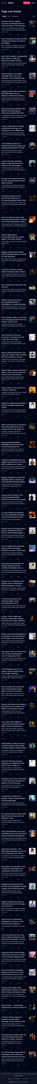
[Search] (34, 16)
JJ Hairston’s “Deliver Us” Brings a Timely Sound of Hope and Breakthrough (13, 798)
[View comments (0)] (10, 34)
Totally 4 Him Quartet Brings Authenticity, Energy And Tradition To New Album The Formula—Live (12, 128)
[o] (32, 921)
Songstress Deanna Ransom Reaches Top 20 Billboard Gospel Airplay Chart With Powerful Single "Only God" (14, 886)
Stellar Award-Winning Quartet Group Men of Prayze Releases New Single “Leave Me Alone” (13, 636)
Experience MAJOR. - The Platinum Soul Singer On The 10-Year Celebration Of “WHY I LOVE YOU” (14, 851)
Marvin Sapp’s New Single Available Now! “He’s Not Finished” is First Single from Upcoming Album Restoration (13, 76)
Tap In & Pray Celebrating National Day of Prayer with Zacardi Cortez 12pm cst (12, 921)
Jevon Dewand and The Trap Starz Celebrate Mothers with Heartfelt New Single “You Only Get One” (13, 937)
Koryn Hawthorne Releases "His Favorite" (13, 286)
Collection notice (19, 1075)
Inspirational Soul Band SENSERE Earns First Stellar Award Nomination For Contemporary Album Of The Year (12, 444)
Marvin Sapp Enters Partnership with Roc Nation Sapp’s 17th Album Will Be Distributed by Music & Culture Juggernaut (13, 237)
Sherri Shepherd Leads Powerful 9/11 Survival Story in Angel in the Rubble (14, 41)
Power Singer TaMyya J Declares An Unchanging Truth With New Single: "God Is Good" (14, 319)
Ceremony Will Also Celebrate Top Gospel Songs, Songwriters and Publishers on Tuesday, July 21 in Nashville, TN (11, 485)
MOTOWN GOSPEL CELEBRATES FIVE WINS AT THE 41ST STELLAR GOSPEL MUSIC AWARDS (14, 58)
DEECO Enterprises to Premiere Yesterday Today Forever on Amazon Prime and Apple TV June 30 (13, 427)
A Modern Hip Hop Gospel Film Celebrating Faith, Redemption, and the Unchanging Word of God (13, 432)
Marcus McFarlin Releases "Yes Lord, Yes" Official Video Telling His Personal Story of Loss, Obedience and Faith (13, 355)
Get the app (26, 1078)
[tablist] (10, 16)
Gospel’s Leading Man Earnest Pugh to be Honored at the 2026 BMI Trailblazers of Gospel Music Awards (13, 462)
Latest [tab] (4, 16)
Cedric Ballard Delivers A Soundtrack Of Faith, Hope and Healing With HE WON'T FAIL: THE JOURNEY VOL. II (13, 146)
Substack (11, 1082)
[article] (18, 27)
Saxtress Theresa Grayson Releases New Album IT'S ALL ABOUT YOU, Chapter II (12, 763)
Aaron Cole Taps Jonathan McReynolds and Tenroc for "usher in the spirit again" (12, 163)
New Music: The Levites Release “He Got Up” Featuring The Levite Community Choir (13, 654)
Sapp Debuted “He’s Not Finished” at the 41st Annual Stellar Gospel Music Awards (14, 81)
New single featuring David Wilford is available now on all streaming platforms (14, 804)
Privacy (30, 1073)
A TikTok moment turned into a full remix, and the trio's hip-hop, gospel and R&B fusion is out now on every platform (14, 169)
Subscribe (26, 3)
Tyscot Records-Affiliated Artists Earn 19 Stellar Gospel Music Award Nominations (13, 724)
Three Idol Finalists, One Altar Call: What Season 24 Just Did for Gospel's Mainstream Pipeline (14, 833)
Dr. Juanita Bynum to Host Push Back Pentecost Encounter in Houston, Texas (13, 816)
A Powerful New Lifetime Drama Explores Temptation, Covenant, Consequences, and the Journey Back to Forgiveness (13, 1042)
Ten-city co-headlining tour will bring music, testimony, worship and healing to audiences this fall (14, 29)
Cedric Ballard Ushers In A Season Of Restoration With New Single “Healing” (12, 671)
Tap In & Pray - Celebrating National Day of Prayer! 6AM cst (13, 1006)
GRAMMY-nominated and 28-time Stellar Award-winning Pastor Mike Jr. (14, 393)
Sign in (33, 3)
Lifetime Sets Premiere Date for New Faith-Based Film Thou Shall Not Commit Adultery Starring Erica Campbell (13, 1037)
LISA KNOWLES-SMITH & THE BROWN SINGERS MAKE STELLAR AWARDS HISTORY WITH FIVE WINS (13, 111)
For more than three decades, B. (11, 519)
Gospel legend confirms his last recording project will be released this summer (13, 712)
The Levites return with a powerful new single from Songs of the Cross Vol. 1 (13, 659)
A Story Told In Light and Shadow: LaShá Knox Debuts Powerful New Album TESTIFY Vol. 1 (13, 618)
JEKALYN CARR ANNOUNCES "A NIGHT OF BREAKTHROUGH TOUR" (13, 405)
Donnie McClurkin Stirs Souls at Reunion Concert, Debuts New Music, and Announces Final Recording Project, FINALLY (13, 706)
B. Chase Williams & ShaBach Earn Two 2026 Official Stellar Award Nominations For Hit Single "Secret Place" (13, 515)
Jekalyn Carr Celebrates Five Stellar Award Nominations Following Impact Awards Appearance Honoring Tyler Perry (12, 583)
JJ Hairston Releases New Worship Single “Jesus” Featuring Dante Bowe (11, 601)
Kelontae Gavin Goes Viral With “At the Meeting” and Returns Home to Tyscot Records (13, 781)
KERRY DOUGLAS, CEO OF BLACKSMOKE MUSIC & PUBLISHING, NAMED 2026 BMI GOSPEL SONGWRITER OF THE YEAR (13, 302)
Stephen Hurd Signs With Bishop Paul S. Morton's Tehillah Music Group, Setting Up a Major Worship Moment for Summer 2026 (14, 990)
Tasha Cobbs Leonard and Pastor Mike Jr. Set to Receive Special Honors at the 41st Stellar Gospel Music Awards (14, 372)
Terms (33, 1073)
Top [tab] (9, 16)
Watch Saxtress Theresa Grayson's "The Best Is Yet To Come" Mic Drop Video (12, 337)
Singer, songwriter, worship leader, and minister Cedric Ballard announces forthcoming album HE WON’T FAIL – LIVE (13, 677)
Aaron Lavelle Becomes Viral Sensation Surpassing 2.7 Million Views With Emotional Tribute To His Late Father (14, 219)
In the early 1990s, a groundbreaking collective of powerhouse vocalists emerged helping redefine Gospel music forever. (13, 751)
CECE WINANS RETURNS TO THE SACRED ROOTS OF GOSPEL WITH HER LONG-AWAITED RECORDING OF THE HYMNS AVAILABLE (13, 566)
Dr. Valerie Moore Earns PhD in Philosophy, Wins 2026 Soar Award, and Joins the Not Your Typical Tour (13, 1054)
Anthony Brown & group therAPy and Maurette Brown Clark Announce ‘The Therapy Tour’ (13, 23)
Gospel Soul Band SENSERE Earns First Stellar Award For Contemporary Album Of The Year (13, 99)
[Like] (2, 34)
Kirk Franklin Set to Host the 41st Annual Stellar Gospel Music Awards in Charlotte (12, 689)
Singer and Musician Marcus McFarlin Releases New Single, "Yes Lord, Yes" (13, 904)
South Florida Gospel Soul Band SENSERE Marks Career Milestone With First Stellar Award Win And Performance (13, 93)
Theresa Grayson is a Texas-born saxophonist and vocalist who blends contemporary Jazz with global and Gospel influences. (12, 768)
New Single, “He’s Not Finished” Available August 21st (14, 242)
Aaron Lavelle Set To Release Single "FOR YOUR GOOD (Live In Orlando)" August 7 (14, 225)
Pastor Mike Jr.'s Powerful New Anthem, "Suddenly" (13, 389)
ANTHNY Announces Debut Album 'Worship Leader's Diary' (13, 271)
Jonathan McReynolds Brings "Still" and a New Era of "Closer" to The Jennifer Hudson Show (13, 955)
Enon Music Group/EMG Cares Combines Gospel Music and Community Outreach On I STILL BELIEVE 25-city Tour (13, 869)
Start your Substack (15, 1078)
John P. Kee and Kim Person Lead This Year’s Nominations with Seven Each (13, 694)
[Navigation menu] (4, 3)
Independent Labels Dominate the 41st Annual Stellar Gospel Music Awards (13, 181)
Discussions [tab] (15, 16)
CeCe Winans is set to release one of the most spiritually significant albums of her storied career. (14, 571)
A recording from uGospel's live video (13, 926)
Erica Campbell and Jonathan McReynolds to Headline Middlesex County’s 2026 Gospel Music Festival (13, 548)
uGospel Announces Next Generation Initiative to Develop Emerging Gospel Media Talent (14, 198)
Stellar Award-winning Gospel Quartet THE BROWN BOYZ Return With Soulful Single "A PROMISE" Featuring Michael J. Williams (13, 530)
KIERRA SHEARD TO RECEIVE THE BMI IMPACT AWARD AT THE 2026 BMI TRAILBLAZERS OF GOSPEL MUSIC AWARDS (13, 480)
